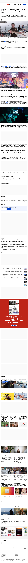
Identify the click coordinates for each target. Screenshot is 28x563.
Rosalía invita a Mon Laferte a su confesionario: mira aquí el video (20, 485)
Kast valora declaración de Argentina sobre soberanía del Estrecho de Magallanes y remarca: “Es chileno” (14, 247)
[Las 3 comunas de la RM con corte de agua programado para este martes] (14, 424)
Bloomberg (7, 102)
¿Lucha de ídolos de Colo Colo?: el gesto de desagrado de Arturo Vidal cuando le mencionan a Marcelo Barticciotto (20, 464)
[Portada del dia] (14, 314)
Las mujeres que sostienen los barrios (19, 521)
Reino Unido (3, 201)
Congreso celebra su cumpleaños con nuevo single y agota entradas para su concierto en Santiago (20, 497)
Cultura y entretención (17, 483)
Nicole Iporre (5, 19)
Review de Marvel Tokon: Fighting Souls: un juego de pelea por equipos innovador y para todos (7, 501)
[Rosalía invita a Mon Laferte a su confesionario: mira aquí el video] (20, 491)
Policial (4, 200)
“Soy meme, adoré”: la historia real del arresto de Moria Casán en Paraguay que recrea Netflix (20, 500)
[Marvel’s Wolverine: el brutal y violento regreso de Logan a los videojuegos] (7, 396)
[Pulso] (11, 535)
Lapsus (25, 201)
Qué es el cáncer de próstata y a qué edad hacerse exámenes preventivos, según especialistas (11, 268)
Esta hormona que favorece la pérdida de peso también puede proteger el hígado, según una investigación (12, 284)
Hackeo (23, 200)
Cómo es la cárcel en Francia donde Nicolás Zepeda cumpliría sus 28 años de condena (14, 197)
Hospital (9, 201)
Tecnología (2, 483)
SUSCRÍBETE (14, 325)
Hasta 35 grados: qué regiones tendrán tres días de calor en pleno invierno (7, 476)
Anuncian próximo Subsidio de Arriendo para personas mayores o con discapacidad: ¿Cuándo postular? (4, 419)
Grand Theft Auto (8, 200)
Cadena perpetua (14, 201)
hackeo (5, 41)
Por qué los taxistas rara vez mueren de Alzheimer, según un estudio (10, 277)
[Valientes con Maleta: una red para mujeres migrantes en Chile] (20, 511)
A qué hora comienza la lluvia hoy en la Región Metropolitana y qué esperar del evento (12, 271)
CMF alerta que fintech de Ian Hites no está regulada (8, 249)
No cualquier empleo (17, 454)
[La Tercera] (4, 535)
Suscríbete (9, 208)
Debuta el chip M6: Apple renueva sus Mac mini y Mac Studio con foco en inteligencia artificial (7, 485)
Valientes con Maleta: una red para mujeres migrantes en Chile (20, 506)
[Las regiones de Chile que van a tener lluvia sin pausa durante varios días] (25, 282)
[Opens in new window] (19, 535)
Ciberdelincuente (21, 201)
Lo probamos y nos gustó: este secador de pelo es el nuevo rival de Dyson (20, 517)
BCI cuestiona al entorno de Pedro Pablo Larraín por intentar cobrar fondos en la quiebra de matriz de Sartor (13, 242)
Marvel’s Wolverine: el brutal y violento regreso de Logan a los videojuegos (6, 391)
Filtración (15, 200)
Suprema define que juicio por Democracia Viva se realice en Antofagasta (7, 455)
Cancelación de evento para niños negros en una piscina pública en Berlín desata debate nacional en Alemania (7, 522)
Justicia (6, 201)
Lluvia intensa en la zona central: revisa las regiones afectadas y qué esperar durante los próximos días (12, 275)
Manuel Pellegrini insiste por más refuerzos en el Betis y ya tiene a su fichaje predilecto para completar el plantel (20, 480)
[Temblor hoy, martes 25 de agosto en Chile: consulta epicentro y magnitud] (23, 424)
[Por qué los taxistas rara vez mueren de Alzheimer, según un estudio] (25, 278)
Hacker (20, 200)
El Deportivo (16, 461)
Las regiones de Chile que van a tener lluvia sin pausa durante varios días (10, 280)
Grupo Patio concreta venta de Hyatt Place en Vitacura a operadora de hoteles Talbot (12, 244)
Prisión (11, 201)
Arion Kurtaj (18, 200)
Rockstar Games (12, 200)
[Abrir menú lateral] (1, 4)
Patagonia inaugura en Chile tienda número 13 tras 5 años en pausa (10, 239)
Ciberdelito (17, 201)
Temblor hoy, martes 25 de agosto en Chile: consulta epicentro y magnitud (23, 418)
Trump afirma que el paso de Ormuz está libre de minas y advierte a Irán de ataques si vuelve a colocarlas (13, 252)
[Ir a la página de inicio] (14, 5)
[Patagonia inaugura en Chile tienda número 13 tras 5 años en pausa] (20, 449)
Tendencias (2, 461)
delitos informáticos (10, 46)
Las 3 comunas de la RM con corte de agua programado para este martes (14, 418)
